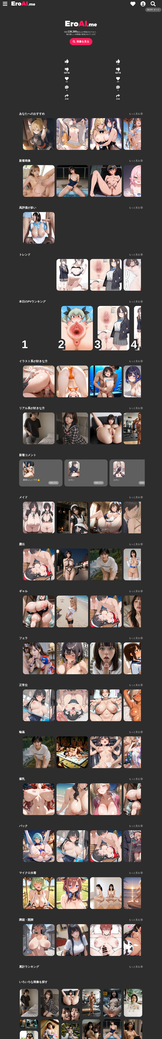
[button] (67, 88)
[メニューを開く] (5, 3)
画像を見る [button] (83, 41)
